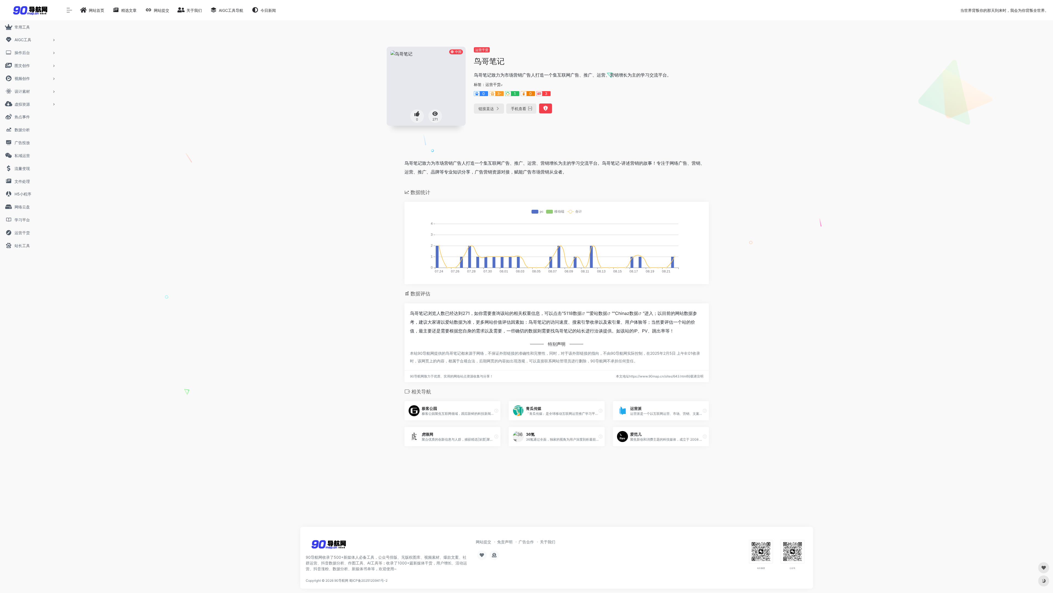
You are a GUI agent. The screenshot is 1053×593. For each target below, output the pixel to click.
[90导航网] (329, 546)
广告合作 (526, 541)
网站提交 (483, 541)
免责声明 (505, 541)
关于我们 (547, 541)
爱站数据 (598, 313)
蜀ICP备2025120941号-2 (368, 580)
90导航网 (341, 580)
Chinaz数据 (626, 313)
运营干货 (481, 50)
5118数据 (573, 313)
